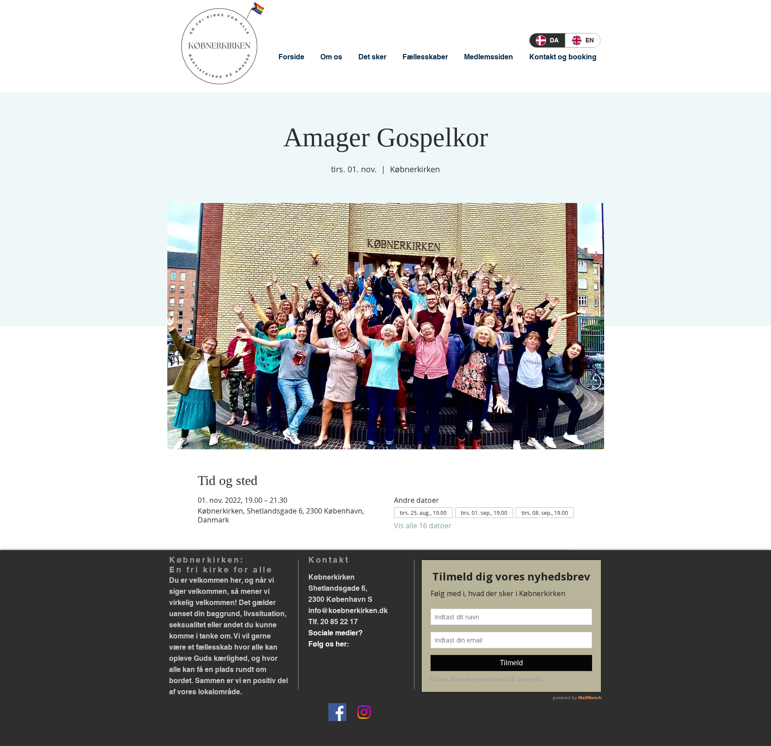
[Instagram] (364, 712)
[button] (331, 57)
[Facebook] (337, 712)
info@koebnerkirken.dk (348, 610)
